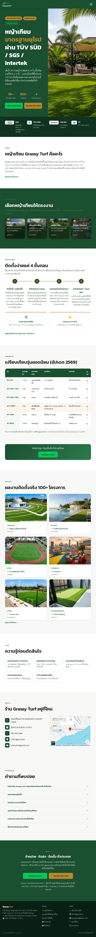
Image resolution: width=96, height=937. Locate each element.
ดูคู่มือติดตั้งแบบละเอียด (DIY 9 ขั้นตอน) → (20, 333)
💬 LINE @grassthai (76, 914)
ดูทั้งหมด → (10, 235)
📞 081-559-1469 (75, 910)
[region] (48, 398)
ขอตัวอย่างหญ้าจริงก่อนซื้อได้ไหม (21, 818)
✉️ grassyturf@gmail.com (78, 918)
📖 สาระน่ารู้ (46, 922)
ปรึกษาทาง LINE (35, 875)
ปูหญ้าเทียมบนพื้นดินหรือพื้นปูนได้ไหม (22, 810)
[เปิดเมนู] (91, 4)
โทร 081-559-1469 (33, 105)
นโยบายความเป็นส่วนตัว (86, 933)
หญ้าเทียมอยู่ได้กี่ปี (15, 794)
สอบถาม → (76, 235)
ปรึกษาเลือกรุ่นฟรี (14, 105)
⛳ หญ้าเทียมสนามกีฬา (50, 914)
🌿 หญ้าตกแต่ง (47, 910)
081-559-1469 (16, 733)
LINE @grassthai (40, 432)
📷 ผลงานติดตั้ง (47, 918)
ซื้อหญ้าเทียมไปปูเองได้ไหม (18, 826)
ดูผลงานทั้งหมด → (12, 622)
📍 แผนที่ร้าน (73, 922)
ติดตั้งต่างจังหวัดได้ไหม (17, 802)
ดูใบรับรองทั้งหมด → (12, 176)
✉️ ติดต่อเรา (46, 925)
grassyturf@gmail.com (20, 745)
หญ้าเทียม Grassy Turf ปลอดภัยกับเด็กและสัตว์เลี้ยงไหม (30, 786)
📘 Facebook (73, 925)
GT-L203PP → (33, 235)
